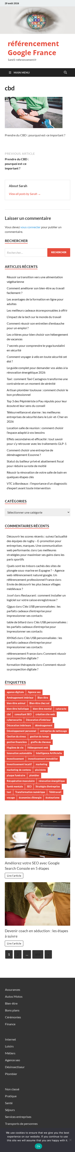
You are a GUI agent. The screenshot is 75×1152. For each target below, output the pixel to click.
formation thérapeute (21, 664)
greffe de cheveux (41, 742)
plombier (34, 775)
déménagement (43, 725)
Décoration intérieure (19, 725)
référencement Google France (33, 48)
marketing (41, 764)
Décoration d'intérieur (38, 719)
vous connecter (30, 227)
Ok (38, 1146)
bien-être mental (42, 708)
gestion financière (17, 742)
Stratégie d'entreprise (48, 786)
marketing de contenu (19, 769)
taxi (9, 792)
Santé (8, 1103)
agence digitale (15, 692)
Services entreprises (18, 1116)
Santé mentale (15, 786)
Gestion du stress (16, 736)
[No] (70, 1140)
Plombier (11, 1074)
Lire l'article (14, 875)
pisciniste (40, 769)
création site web (45, 714)
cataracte (61, 708)
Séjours (10, 1110)
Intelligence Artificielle (49, 753)
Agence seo (34, 692)
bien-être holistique (18, 708)
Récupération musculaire (21, 780)
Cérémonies (13, 1017)
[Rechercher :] (37, 252)
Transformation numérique (30, 792)
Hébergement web (38, 747)
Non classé (12, 1089)
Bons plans (12, 1010)
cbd (9, 714)
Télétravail (55, 792)
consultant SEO (23, 714)
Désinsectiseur (15, 1067)
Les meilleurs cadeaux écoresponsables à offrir (37, 310)
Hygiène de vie (15, 747)
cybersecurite (14, 719)
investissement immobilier (43, 758)
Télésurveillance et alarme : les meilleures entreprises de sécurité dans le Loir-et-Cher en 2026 (37, 416)
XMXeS (12, 638)
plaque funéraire (16, 775)
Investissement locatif (19, 764)
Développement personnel (21, 730)
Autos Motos (13, 996)
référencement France (21, 653)
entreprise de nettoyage (53, 730)
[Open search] (65, 72)
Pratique (11, 1096)
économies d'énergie (30, 797)
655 (37, 954)
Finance (10, 1024)
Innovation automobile (19, 753)
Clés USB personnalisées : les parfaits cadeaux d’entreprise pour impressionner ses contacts (34, 611)
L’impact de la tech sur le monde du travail (34, 317)
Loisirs (9, 1046)
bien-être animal (16, 703)
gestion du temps (39, 736)
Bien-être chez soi (39, 703)
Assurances (12, 989)
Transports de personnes (21, 1123)
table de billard (16, 622)
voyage (11, 797)
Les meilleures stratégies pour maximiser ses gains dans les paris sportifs (35, 554)
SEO (29, 786)
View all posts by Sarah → (25, 194)
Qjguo (11, 606)
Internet (10, 1039)
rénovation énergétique (52, 780)
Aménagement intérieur (20, 697)
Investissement (15, 758)
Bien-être (43, 697)
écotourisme (52, 797)
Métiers (10, 1053)
